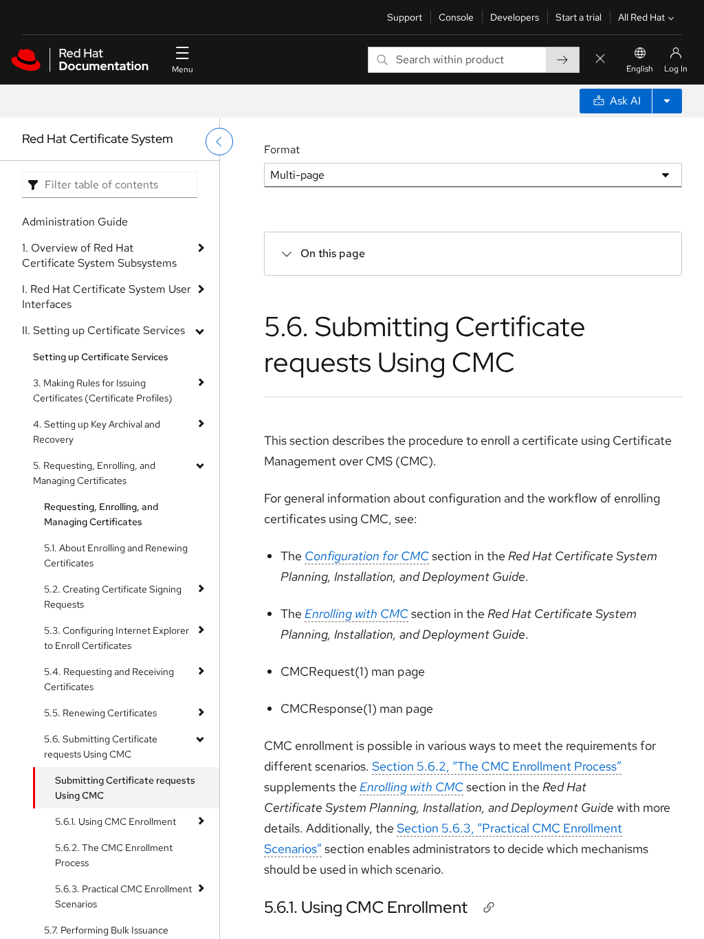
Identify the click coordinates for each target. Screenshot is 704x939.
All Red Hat (641, 17)
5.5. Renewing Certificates (100, 713)
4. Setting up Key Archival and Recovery (96, 431)
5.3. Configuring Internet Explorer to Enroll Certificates (116, 638)
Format (282, 149)
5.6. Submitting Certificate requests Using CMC (100, 746)
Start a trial (579, 17)
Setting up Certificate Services (100, 357)
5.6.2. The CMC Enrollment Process (114, 855)
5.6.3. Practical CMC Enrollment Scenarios (123, 896)
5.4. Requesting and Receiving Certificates (109, 679)
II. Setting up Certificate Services (103, 330)
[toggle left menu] (219, 141)
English (639, 68)
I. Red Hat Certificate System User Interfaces (106, 296)
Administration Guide (75, 221)
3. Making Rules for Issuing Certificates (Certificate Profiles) (103, 390)
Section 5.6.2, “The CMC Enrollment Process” (497, 766)
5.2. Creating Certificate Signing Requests (113, 596)
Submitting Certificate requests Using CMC (125, 788)
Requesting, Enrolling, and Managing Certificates (101, 514)
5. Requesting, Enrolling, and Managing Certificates (94, 473)
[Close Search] (600, 59)
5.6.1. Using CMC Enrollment (115, 821)
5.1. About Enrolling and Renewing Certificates (116, 555)
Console (456, 17)
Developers (514, 17)
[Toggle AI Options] (667, 101)
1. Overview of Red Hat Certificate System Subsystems (99, 255)
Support (404, 17)
